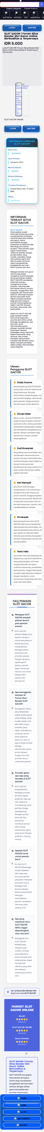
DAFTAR (32, 28)
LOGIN (12, 28)
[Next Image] (40, 67)
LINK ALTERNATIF (23, 1118)
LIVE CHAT (23, 1124)
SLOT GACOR (16, 230)
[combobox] (19, 4)
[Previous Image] (4, 67)
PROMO (23, 1098)
